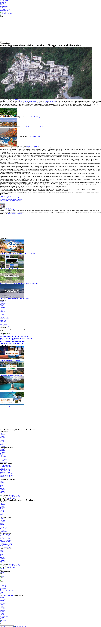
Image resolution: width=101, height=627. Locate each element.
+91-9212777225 (15, 496)
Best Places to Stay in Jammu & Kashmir (10, 200)
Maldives (2, 489)
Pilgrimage (2, 307)
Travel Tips (3, 320)
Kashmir (2, 436)
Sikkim (2, 439)
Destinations (3, 2)
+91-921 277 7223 (13, 495)
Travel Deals (3, 311)
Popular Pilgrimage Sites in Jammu (8, 196)
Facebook (13, 213)
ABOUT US (3, 585)
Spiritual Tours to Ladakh (32, 146)
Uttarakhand (3, 434)
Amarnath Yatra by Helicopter (33, 117)
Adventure (2, 303)
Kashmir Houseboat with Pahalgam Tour (36, 126)
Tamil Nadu (3, 441)
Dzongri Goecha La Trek (6, 475)
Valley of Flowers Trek (5, 471)
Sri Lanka (2, 487)
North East (2, 610)
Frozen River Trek (4, 468)
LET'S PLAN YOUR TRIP (7, 626)
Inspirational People (5, 325)
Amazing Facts (3, 317)
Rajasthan (2, 437)
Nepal (1, 485)
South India (3, 611)
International (4, 10)
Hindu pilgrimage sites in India (29, 101)
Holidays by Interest (6, 517)
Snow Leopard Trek (5, 469)
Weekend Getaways (5, 9)
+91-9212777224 (6, 13)
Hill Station (3, 456)
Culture (2, 313)
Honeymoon (3, 452)
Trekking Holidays (6, 533)
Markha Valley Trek (5, 472)
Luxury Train (3, 462)
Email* (2, 330)
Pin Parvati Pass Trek (5, 476)
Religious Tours (4, 6)
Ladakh (2, 433)
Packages (2, 3)
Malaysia (2, 488)
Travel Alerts (3, 321)
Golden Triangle (4, 616)
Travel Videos (3, 323)
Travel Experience (4, 318)
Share (1, 622)
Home (1, 583)
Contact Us (3, 588)
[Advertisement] (47, 30)
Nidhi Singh (18, 100)
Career (1, 592)
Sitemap (2, 593)
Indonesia (2, 494)
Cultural (2, 460)
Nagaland (2, 446)
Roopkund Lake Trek (5, 466)
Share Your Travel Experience (7, 591)
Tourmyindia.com (8, 595)
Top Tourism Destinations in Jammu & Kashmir (12, 197)
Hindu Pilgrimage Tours (34, 136)
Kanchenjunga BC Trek (6, 473)
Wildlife (2, 301)
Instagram (20, 213)
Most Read (2, 335)
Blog (1, 589)
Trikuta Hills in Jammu (50, 101)
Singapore (2, 492)
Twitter (9, 213)
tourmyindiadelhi (12, 498)
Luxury (2, 314)
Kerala (1, 443)
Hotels (1, 310)
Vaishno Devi (42, 102)
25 (11, 13)
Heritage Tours (3, 457)
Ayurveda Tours (4, 459)
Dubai (1, 481)
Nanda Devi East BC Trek (6, 478)
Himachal (2, 440)
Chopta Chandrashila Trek (6, 465)
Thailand (2, 482)
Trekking (2, 599)
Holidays (2, 308)
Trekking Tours (4, 7)
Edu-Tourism (3, 324)
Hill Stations (3, 306)
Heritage (2, 304)
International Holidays (6, 548)
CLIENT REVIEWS (5, 586)
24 (18, 495)
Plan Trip (2, 619)
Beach (1, 453)
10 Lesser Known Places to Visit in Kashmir (11, 199)
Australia (2, 491)
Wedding (2, 316)
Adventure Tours (4, 5)
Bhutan (2, 484)
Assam (1, 444)
